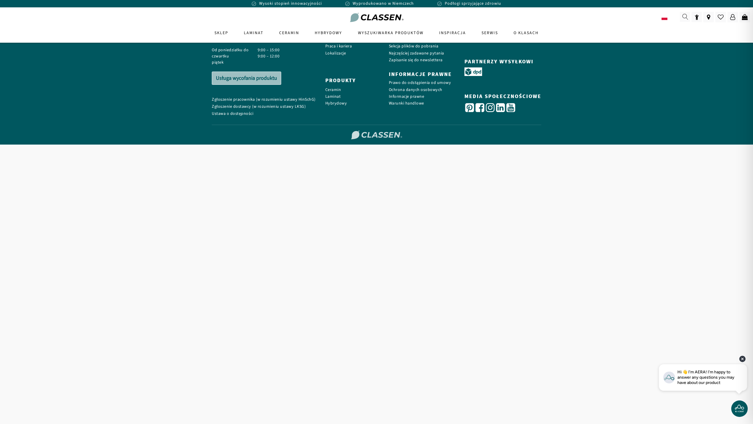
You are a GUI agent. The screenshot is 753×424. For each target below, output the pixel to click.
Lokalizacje (335, 53)
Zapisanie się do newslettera (416, 60)
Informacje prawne (406, 97)
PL (672, 18)
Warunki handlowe (406, 103)
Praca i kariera (338, 46)
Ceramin (333, 90)
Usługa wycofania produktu (246, 78)
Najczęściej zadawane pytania (416, 53)
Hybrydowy (336, 103)
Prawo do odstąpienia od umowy (420, 83)
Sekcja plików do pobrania (414, 46)
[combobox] (668, 18)
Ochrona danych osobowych (415, 90)
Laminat (333, 97)
